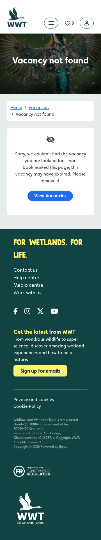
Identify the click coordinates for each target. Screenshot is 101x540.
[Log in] (87, 23)
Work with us (27, 292)
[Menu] (51, 23)
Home (16, 107)
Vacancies (39, 107)
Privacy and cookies (33, 399)
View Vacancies (50, 195)
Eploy (63, 447)
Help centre (26, 277)
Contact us (25, 270)
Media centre (28, 285)
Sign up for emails (40, 371)
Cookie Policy (27, 406)
